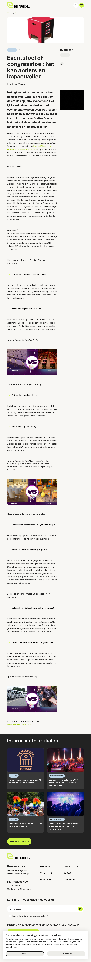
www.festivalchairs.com (19, 724)
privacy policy (40, 916)
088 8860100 (15, 885)
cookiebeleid (11, 947)
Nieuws (18, 13)
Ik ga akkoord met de (29, 916)
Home (9, 13)
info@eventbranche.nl (20, 889)
